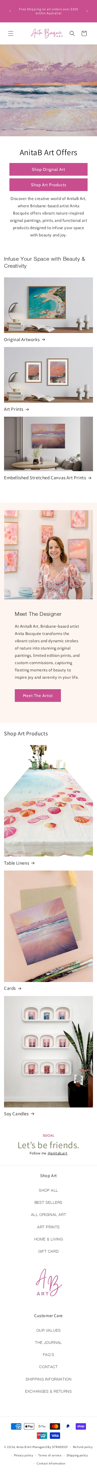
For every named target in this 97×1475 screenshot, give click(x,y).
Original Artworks (22, 339)
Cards (10, 988)
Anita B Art (24, 1447)
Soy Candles (16, 1114)
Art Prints (13, 409)
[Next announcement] (87, 11)
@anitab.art (58, 1153)
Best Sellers (48, 1202)
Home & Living (48, 1239)
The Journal (48, 1342)
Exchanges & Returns (48, 1391)
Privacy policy (23, 1455)
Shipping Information (49, 1379)
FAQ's (48, 1354)
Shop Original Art (48, 169)
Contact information (51, 1463)
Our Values (48, 1330)
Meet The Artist (38, 695)
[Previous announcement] (10, 11)
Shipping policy (77, 1455)
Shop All (48, 1190)
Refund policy (83, 1447)
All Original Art (48, 1214)
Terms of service (49, 1455)
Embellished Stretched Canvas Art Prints (45, 478)
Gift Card (48, 1251)
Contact (48, 1366)
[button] (11, 33)
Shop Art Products (48, 184)
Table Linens (16, 863)
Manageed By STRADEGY (50, 1447)
